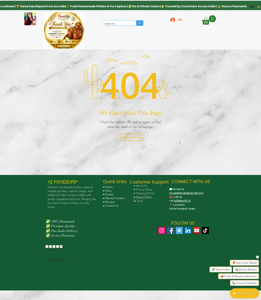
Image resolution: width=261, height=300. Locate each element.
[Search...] (139, 23)
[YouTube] (196, 230)
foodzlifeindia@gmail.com (186, 193)
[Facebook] (170, 230)
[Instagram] (161, 230)
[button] (209, 20)
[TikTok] (205, 230)
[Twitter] (179, 230)
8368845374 (182, 201)
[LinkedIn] (187, 230)
